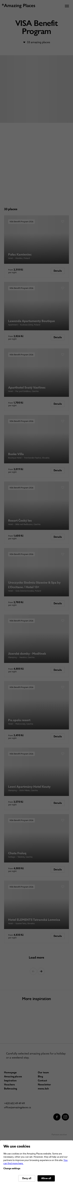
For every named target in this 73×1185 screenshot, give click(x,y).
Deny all (26, 1178)
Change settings (11, 1168)
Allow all (46, 1178)
